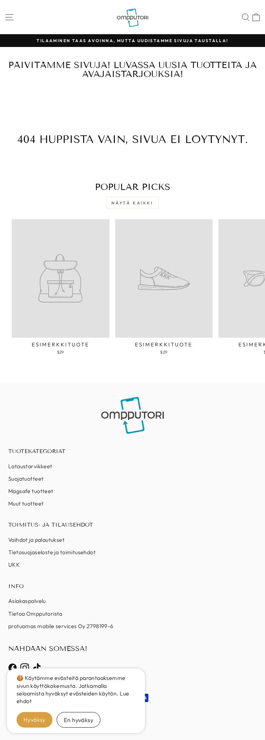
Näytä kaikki (132, 202)
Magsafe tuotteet (30, 491)
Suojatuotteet (25, 478)
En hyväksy (78, 719)
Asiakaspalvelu (27, 600)
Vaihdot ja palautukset (36, 539)
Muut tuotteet (25, 503)
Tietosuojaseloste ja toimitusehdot (52, 552)
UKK (14, 564)
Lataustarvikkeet (30, 466)
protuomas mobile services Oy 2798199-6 (61, 626)
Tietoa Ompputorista (35, 613)
